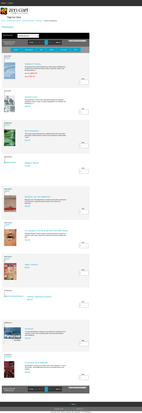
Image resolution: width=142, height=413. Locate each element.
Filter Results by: (8, 35)
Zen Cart (85, 409)
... (52, 42)
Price (75, 49)
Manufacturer (29, 49)
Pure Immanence (32, 131)
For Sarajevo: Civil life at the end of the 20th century (46, 231)
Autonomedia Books (28, 20)
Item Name (64, 49)
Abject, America (31, 264)
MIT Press (7, 58)
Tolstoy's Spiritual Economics (39, 297)
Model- (16, 49)
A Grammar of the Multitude (36, 363)
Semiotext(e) (8, 356)
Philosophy (39, 20)
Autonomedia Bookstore (70, 409)
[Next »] (58, 42)
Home (3, 3)
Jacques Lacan (31, 97)
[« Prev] (31, 42)
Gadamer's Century (33, 64)
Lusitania (7, 190)
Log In (10, 3)
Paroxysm (29, 329)
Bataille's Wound (31, 163)
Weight (51, 49)
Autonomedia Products (13, 20)
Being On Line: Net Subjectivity (38, 197)
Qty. (41, 49)
